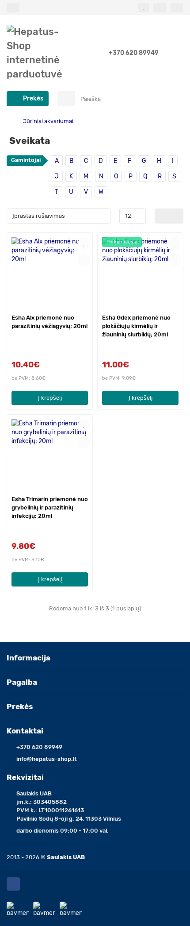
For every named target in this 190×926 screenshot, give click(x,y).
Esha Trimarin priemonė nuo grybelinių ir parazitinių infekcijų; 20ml (49, 507)
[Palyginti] (84, 260)
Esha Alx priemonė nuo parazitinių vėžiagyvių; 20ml (49, 321)
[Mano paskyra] (177, 7)
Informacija (28, 657)
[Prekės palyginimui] (159, 7)
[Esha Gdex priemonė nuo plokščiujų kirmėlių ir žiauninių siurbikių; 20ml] (140, 272)
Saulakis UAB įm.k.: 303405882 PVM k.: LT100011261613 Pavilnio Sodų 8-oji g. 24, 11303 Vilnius (68, 806)
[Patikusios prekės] (143, 7)
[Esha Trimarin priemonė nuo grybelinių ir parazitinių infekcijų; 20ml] (49, 454)
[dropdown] (13, 7)
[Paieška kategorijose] (66, 98)
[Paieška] (174, 99)
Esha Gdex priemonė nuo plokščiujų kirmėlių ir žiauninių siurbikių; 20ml (136, 326)
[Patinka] (84, 243)
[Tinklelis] (162, 216)
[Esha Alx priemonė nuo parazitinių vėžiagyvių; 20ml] (49, 272)
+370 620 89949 (134, 53)
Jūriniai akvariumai (48, 121)
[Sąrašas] (176, 216)
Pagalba (22, 682)
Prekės (20, 706)
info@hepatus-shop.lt (46, 759)
